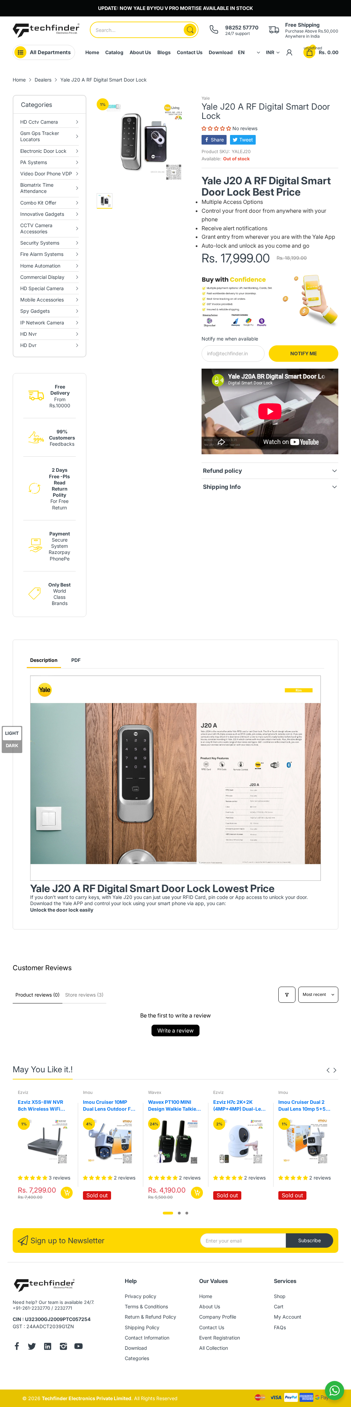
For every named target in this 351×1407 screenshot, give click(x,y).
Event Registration (219, 1338)
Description (44, 660)
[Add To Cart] (67, 1193)
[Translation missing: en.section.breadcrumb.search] (190, 30)
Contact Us (211, 1327)
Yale (206, 98)
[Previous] (334, 1070)
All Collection (213, 1348)
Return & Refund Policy (150, 1317)
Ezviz (23, 1092)
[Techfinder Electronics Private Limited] (46, 30)
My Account (287, 1317)
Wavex (154, 1092)
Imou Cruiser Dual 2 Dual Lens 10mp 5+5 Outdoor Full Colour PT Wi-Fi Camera (305, 1105)
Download (136, 1348)
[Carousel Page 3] (186, 1213)
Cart (278, 1306)
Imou (88, 1092)
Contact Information (147, 1338)
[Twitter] (32, 1347)
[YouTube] (78, 1347)
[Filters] (286, 995)
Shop (280, 1296)
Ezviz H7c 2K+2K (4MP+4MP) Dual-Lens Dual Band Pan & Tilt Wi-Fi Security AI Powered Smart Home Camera (240, 1105)
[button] (217, 128)
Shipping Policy (142, 1327)
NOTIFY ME (303, 353)
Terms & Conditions (146, 1306)
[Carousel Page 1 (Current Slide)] (168, 1213)
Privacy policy (140, 1296)
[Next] (328, 1070)
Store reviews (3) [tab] (84, 995)
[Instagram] (63, 1347)
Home (205, 1296)
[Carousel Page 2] (179, 1213)
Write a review (175, 1030)
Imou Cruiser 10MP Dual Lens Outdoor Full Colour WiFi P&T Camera (109, 1105)
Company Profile (217, 1317)
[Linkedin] (47, 1347)
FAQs (280, 1327)
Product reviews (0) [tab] (37, 995)
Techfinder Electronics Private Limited (86, 1398)
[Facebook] (17, 1347)
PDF (76, 660)
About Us (209, 1306)
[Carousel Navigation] (331, 1070)
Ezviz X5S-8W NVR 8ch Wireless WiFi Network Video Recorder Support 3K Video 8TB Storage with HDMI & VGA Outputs (45, 1105)
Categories (137, 1358)
